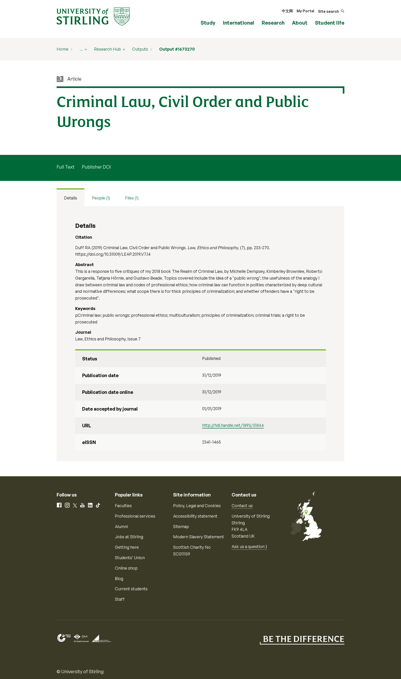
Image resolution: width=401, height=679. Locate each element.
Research (273, 23)
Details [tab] (70, 197)
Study (207, 23)
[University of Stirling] (93, 16)
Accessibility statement (195, 516)
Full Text (65, 167)
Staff (120, 599)
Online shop (126, 568)
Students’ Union (130, 557)
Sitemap (181, 526)
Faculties (123, 505)
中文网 (287, 11)
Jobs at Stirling (129, 536)
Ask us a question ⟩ (249, 546)
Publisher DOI (96, 167)
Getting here (127, 547)
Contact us (242, 505)
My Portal (305, 11)
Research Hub (107, 49)
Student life (329, 23)
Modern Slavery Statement (198, 536)
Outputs (140, 49)
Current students (131, 588)
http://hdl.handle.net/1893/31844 (233, 425)
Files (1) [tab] (132, 197)
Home (62, 49)
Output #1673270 (177, 49)
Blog (119, 578)
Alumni (121, 526)
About (299, 23)
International (238, 23)
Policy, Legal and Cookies (197, 505)
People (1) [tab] (101, 197)
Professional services (135, 516)
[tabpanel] (200, 333)
